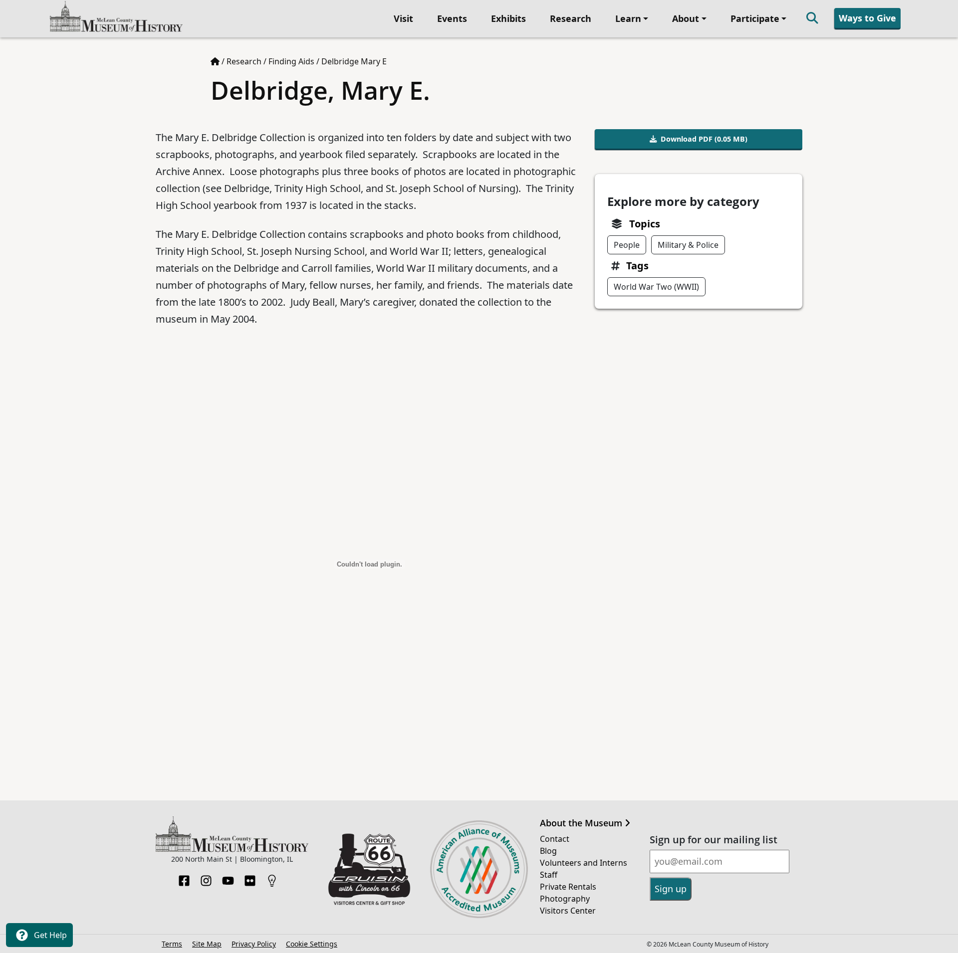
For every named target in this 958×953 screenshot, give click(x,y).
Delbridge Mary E (354, 61)
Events (452, 18)
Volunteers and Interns (583, 862)
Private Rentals (568, 886)
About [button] (685, 18)
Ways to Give (867, 18)
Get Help (49, 935)
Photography (565, 898)
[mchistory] (116, 17)
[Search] (812, 18)
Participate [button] (754, 18)
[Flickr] (250, 878)
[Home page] (215, 61)
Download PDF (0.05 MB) (704, 139)
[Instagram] (206, 878)
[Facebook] (184, 878)
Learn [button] (628, 18)
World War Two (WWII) (656, 286)
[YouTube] (228, 878)
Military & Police (688, 244)
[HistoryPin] (272, 878)
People (627, 244)
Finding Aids (291, 61)
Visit (403, 18)
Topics (644, 223)
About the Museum (582, 823)
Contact (554, 838)
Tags (637, 265)
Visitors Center (568, 910)
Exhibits (508, 18)
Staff (548, 874)
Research (570, 18)
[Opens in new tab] (369, 868)
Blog (548, 850)
